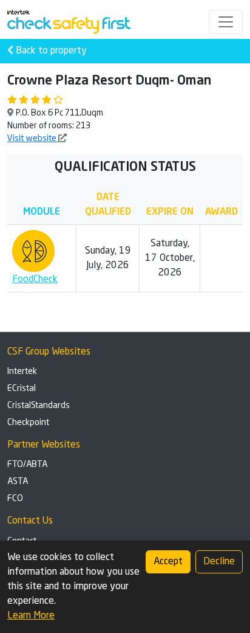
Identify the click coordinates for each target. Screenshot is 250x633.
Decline (219, 562)
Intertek (22, 371)
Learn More (31, 616)
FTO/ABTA (27, 464)
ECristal (21, 388)
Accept (168, 562)
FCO (15, 498)
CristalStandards (38, 405)
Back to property (50, 51)
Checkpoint (28, 422)
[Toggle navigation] (226, 22)
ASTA (17, 481)
